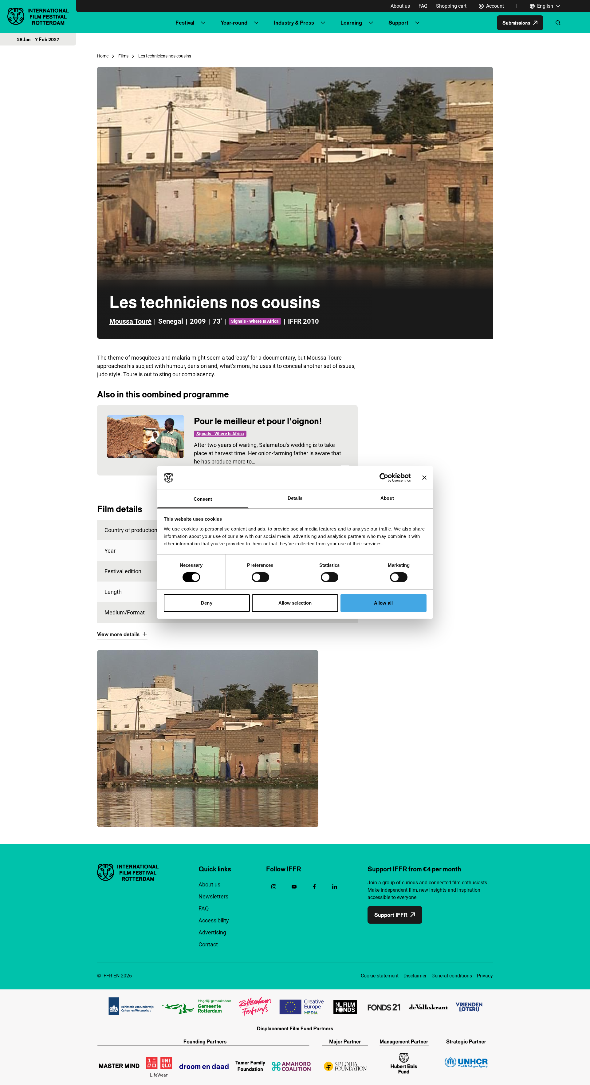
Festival (184, 22)
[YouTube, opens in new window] (294, 886)
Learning (351, 22)
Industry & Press (294, 22)
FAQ (423, 6)
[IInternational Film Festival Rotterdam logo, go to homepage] (38, 16)
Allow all (383, 603)
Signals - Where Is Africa (255, 321)
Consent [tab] (203, 499)
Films (123, 55)
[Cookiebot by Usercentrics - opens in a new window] (384, 477)
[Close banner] (424, 477)
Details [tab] (295, 498)
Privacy (485, 976)
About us (400, 6)
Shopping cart (451, 6)
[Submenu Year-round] (256, 22)
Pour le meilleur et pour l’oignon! (258, 421)
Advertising (212, 932)
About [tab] (387, 498)
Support (398, 22)
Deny (206, 603)
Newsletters (213, 896)
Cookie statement (380, 976)
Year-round (234, 22)
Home (102, 55)
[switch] (260, 577)
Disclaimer (415, 976)
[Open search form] (558, 22)
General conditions (451, 976)
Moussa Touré (130, 321)
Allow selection (295, 603)
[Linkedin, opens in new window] (334, 886)
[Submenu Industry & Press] (323, 22)
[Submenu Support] (417, 22)
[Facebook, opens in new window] (314, 886)
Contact (208, 944)
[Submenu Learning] (371, 22)
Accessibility (214, 920)
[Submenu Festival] (203, 22)
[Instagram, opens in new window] (273, 886)
